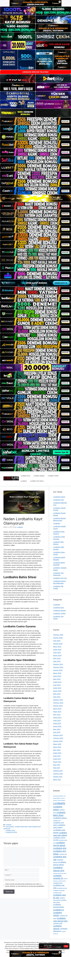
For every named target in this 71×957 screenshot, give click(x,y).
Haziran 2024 (58, 670)
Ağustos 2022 (58, 735)
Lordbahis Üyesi (10, 830)
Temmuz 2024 (58, 667)
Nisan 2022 (57, 747)
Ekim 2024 (57, 658)
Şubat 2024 (57, 682)
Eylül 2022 (56, 732)
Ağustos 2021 (58, 771)
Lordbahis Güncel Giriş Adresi (59, 873)
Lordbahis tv (58, 910)
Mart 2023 (57, 714)
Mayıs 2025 (57, 646)
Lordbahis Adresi (59, 497)
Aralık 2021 (57, 759)
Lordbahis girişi (63, 854)
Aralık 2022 (57, 723)
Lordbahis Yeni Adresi (37, 481)
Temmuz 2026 (58, 635)
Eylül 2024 (56, 661)
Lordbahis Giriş (25, 476)
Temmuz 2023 (58, 703)
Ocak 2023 (57, 720)
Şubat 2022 (57, 753)
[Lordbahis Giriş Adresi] (11, 478)
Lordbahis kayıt (57, 883)
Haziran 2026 (58, 638)
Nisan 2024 (57, 676)
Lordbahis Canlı (57, 820)
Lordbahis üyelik (57, 923)
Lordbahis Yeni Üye (60, 578)
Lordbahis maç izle (62, 888)
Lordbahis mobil (57, 892)
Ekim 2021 (56, 765)
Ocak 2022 (57, 756)
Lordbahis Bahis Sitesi (21, 826)
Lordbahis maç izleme (59, 890)
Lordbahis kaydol (62, 880)
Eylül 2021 (56, 768)
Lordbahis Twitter (53, 476)
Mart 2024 (57, 679)
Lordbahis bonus (60, 818)
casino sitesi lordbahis (58, 795)
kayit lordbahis (9, 826)
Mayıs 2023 (57, 709)
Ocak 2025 (57, 652)
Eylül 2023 (56, 697)
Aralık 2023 (57, 688)
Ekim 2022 (56, 729)
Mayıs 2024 (57, 673)
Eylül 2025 (56, 641)
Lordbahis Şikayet (39, 476)
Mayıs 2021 (57, 779)
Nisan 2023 (57, 711)
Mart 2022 (56, 750)
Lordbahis (24, 481)
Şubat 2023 (57, 717)
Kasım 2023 (57, 691)
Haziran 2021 (57, 777)
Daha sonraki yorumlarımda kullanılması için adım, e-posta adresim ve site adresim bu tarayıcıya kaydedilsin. (25, 885)
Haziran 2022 (58, 741)
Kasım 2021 (57, 762)
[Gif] (35, 198)
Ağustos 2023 (58, 700)
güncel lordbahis (61, 800)
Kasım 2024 (57, 655)
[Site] (35, 121)
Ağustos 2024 (58, 664)
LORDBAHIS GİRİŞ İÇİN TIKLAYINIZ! (35, 72)
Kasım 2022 (57, 726)
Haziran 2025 (58, 644)
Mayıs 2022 (57, 744)
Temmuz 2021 (58, 774)
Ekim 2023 (57, 694)
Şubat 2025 (57, 649)
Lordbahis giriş (59, 848)
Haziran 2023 (58, 706)
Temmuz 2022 (58, 738)
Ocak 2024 (57, 685)
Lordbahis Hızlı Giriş (11, 832)
